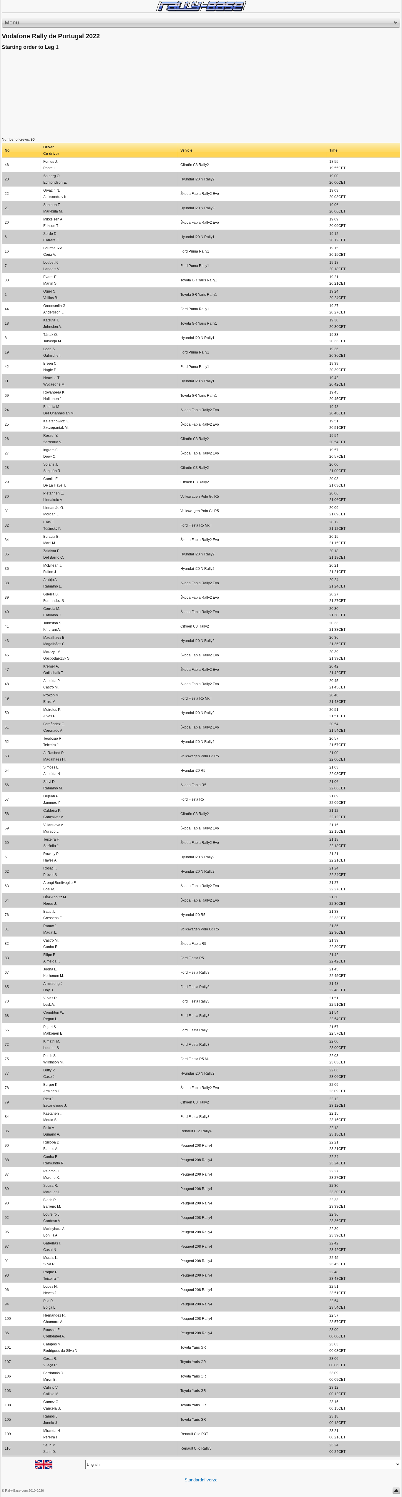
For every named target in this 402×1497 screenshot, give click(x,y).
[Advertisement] (178, 95)
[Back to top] (396, 1492)
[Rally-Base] (201, 6)
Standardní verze (201, 1479)
